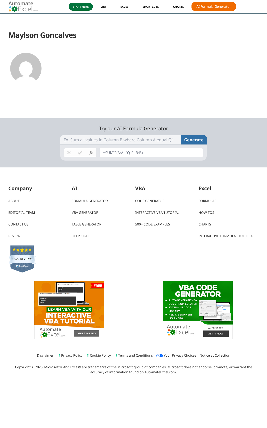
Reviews (15, 236)
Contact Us (18, 224)
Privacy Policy (71, 355)
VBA (103, 7)
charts (178, 7)
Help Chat (80, 236)
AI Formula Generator (213, 6)
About (14, 201)
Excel (124, 7)
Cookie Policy (100, 355)
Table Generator (86, 224)
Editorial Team (21, 212)
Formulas (207, 201)
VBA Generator (85, 212)
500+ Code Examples (152, 224)
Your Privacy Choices (179, 355)
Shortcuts (151, 7)
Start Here (81, 7)
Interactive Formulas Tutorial (226, 236)
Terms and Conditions (135, 355)
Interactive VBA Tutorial (157, 212)
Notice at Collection (215, 355)
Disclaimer (45, 355)
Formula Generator (90, 201)
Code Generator (150, 201)
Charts (205, 224)
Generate (194, 140)
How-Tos (206, 212)
